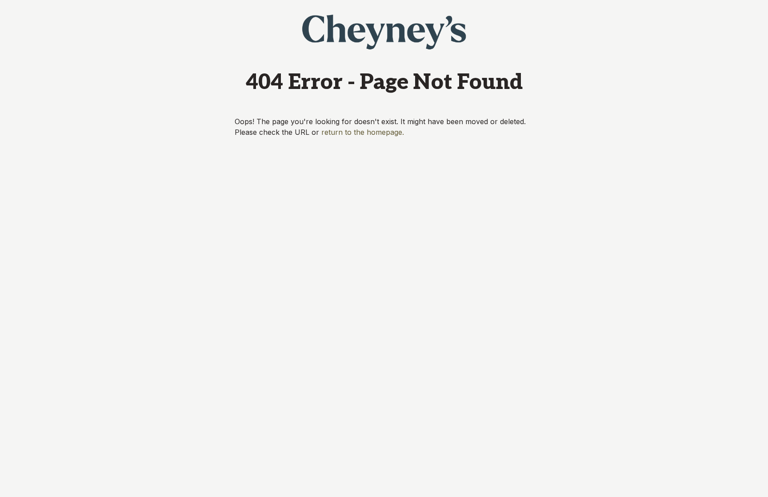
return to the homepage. (362, 132)
